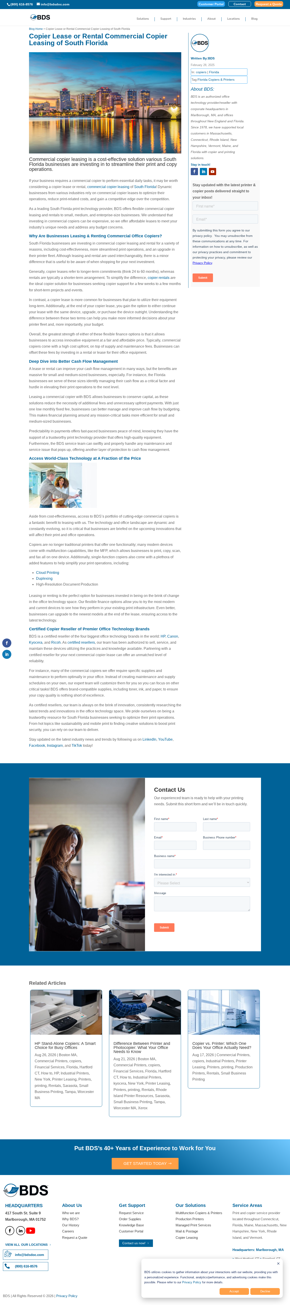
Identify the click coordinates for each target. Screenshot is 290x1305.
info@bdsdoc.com (29, 1255)
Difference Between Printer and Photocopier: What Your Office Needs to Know (142, 1047)
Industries (189, 19)
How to (46, 1073)
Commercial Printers (51, 1061)
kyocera (120, 1083)
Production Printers (190, 1219)
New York (42, 1079)
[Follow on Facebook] (194, 171)
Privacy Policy (191, 1282)
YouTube (165, 739)
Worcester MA (125, 1108)
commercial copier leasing (108, 187)
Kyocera (35, 642)
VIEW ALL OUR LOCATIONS (26, 1244)
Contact (240, 4)
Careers (68, 1231)
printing (41, 1086)
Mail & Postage (187, 1231)
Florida (214, 72)
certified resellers (81, 642)
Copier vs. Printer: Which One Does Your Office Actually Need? (221, 1045)
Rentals (54, 1086)
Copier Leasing (187, 1237)
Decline (265, 1291)
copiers (201, 72)
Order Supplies (130, 1219)
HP (163, 636)
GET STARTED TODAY (145, 1163)
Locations (233, 19)
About (211, 19)
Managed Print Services (193, 1225)
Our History (70, 1225)
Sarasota (70, 1086)
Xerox (142, 1108)
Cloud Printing (47, 573)
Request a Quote (269, 4)
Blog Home (36, 29)
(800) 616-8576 (21, 4)
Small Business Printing (133, 1102)
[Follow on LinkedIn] (203, 171)
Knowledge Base (131, 1225)
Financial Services (50, 1067)
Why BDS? (70, 1219)
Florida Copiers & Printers (216, 79)
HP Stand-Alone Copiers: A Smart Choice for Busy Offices (65, 1045)
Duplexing (44, 578)
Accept (234, 1291)
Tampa (70, 1092)
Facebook (37, 745)
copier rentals (158, 278)
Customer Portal (211, 4)
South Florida (145, 187)
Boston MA (68, 1055)
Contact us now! (133, 1243)
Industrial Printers (75, 1073)
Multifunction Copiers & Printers (199, 1213)
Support (165, 19)
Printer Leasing (64, 1079)
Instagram (55, 745)
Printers (84, 1079)
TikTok (77, 745)
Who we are (71, 1213)
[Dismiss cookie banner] (278, 1264)
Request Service (131, 1213)
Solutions (143, 19)
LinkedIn (149, 739)
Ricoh (56, 642)
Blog (254, 19)
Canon (172, 636)
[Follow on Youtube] (212, 171)
